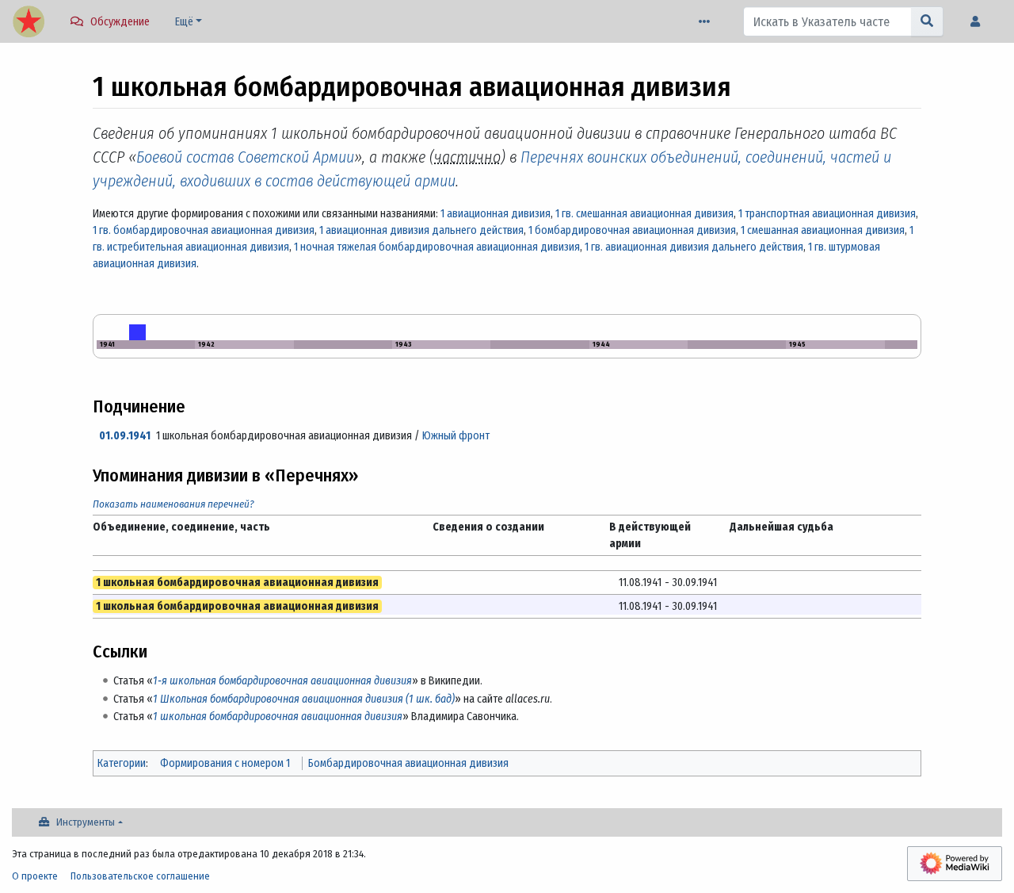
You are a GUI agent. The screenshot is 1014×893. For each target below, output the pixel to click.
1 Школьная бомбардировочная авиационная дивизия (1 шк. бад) (304, 699)
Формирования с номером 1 (225, 763)
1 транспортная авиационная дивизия (827, 213)
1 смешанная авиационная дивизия (823, 230)
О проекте (35, 876)
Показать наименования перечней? (173, 504)
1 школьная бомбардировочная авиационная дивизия (277, 716)
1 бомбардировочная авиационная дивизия (632, 230)
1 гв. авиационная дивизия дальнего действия (694, 247)
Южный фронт (456, 436)
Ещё (184, 22)
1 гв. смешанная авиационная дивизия (644, 213)
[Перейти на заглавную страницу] (28, 23)
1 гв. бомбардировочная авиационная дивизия (203, 230)
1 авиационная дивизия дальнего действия (421, 230)
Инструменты (85, 822)
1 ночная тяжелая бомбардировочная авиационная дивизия (437, 247)
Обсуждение (120, 22)
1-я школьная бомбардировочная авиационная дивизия (282, 681)
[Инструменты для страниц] (707, 21)
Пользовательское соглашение (140, 876)
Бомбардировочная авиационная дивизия (408, 763)
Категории (121, 763)
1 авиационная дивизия (495, 213)
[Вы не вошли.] (979, 21)
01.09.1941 (125, 436)
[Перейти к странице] (927, 21)
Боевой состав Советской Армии (245, 157)
